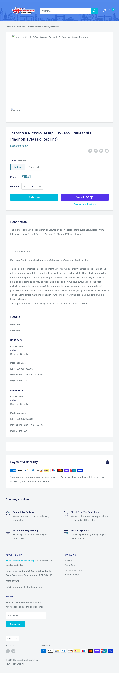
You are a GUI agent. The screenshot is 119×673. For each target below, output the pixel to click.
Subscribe (15, 624)
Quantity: (15, 186)
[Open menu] (7, 11)
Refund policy (72, 574)
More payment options (84, 203)
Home (8, 26)
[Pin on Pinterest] (96, 150)
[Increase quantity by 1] (40, 186)
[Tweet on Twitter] (101, 150)
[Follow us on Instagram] (13, 651)
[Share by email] (107, 150)
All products (19, 26)
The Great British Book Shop (20, 560)
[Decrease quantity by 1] (25, 186)
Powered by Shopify (15, 664)
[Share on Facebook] (90, 150)
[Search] (94, 11)
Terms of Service (73, 569)
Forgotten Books (19, 146)
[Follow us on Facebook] (8, 651)
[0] (111, 10)
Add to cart (34, 197)
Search (68, 560)
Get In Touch (71, 565)
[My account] (104, 10)
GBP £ (9, 638)
